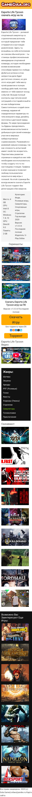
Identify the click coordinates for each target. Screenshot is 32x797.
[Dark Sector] (15, 713)
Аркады (6, 385)
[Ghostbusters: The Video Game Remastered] (15, 435)
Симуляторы (9, 409)
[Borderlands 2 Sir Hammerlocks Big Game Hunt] (15, 632)
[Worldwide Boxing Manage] (15, 774)
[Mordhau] (15, 578)
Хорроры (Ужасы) (11, 401)
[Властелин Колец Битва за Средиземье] (15, 693)
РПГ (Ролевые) (10, 389)
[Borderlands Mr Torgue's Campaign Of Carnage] (15, 733)
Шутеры (6, 377)
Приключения (9, 417)
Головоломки (9, 413)
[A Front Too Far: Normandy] (15, 557)
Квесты (6, 397)
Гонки (6, 393)
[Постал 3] (15, 672)
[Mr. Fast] (15, 455)
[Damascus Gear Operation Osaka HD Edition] (15, 516)
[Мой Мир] (16, 330)
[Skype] (21, 330)
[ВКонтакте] (11, 330)
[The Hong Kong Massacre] (15, 496)
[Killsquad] (15, 537)
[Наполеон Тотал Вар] (15, 754)
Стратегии (8, 405)
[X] (18, 330)
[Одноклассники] (13, 330)
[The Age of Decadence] (15, 652)
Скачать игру (16, 319)
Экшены (7, 381)
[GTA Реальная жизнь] (15, 598)
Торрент (16, 336)
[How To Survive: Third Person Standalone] (15, 476)
